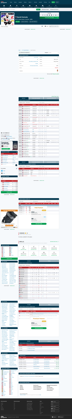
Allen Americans (4, 331)
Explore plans (39, 223)
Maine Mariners (4, 349)
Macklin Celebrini (6, 184)
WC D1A (4, 394)
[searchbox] (21, 9)
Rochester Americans (12, 310)
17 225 (47, 26)
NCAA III (12, 386)
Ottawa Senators (12, 267)
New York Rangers (12, 266)
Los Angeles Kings (4, 279)
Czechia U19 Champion (31, 350)
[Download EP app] (9, 145)
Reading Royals (11, 335)
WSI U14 (32, 170)
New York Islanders (12, 264)
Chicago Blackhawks (5, 270)
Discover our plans (49, 17)
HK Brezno (24, 140)
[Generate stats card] (47, 15)
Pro (49, 2)
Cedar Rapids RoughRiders (4, 356)
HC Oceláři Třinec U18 (26, 111)
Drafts (30, 2)
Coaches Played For (51, 98)
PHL (11, 378)
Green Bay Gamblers (5, 363)
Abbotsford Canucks (5, 303)
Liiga (11, 252)
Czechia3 (34, 144)
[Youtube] (7, 133)
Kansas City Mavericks (5, 348)
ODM (21, 290)
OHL (3, 255)
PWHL (11, 394)
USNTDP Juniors (11, 363)
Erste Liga (12, 377)
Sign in (57, 2)
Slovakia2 (34, 140)
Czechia (14, 160)
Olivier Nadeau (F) (5, 155)
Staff (49, 304)
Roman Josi (5, 188)
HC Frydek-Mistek (25, 50)
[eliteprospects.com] (4, 2)
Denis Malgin (6, 186)
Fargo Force (3, 362)
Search (38, 9)
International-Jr (35, 117)
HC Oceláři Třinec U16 (26, 110)
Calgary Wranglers (4, 307)
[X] (3, 133)
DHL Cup (34, 133)
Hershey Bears (4, 322)
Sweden (2, 403)
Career (41, 413)
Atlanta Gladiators (4, 332)
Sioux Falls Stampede (12, 360)
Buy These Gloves (10, 225)
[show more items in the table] (16, 165)
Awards (40, 2)
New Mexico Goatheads (13, 330)
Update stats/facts (25, 52)
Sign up (53, 2)
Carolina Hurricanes (5, 268)
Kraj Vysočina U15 (26, 172)
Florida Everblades (4, 336)
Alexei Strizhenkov (9, 136)
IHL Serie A (12, 371)
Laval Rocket (4, 325)
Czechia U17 (25, 122)
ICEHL (4, 395)
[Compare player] (54, 15)
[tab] (24, 98)
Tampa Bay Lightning (12, 275)
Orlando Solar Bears (12, 332)
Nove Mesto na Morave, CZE (33, 61)
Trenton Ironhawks (12, 343)
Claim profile (34, 21)
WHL (3, 253)
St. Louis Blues (11, 274)
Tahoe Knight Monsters (13, 341)
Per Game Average (36, 98)
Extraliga (12, 255)
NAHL (11, 248)
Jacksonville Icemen (5, 345)
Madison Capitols (12, 355)
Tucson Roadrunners (12, 321)
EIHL (11, 374)
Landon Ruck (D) (5, 157)
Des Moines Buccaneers (5, 358)
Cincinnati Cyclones (5, 335)
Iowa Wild (3, 323)
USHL (11, 247)
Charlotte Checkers (5, 308)
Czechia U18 (34, 111)
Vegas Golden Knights (12, 280)
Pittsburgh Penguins (12, 270)
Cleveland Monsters (5, 311)
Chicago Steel (4, 357)
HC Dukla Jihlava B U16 (26, 108)
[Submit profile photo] (56, 15)
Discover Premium (39, 328)
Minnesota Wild (4, 280)
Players (29, 304)
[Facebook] (1, 133)
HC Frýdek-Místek (20, 19)
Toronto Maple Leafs (12, 276)
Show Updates (24, 21)
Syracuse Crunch (12, 317)
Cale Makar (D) (5, 159)
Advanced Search (55, 9)
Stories (35, 2)
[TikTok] (8, 133)
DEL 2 (4, 390)
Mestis (4, 377)
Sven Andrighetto (6, 182)
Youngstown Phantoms (13, 365)
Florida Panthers (4, 278)
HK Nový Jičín (25, 149)
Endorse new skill (54, 241)
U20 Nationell (5, 373)
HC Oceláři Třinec (46, 366)
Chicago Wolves (4, 310)
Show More (9, 192)
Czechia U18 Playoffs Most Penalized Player (34, 346)
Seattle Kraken (11, 272)
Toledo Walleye (11, 342)
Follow (17, 21)
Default (23, 98)
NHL (13, 159)
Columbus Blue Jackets (5, 272)
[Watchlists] (43, 15)
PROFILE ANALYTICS (54, 26)
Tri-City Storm (11, 361)
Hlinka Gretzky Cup (33, 175)
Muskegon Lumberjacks (13, 356)
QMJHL (4, 256)
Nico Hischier (6, 190)
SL (3, 387)
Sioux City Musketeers (12, 359)
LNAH (11, 387)
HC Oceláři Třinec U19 (26, 126)
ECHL (4, 249)
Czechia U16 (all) (25, 117)
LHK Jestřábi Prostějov (26, 156)
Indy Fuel (3, 344)
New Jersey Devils (12, 263)
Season (28, 341)
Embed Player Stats (55, 96)
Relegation (48, 140)
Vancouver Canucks (12, 279)
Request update (56, 73)
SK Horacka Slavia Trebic (34, 65)
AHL (3, 248)
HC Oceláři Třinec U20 (26, 120)
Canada (2, 404)
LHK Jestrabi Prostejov (47, 359)
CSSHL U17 (14, 157)
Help (40, 405)
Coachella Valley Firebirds (4, 313)
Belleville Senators (4, 306)
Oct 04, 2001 (36, 57)
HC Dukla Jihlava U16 (26, 106)
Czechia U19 (34, 126)
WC (3, 392)
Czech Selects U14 (26, 170)
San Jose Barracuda (12, 314)
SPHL (4, 251)
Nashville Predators (5, 283)
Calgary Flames (4, 267)
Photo (40, 408)
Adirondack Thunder (5, 330)
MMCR (32, 172)
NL (11, 253)
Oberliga (4, 391)
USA (1, 405)
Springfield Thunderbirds (11, 316)
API (40, 409)
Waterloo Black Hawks (12, 364)
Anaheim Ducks (4, 263)
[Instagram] (5, 133)
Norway (14, 162)
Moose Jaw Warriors (26, 131)
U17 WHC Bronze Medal (31, 348)
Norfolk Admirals (11, 331)
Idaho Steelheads (4, 342)
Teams (15, 2)
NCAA (4, 252)
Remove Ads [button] (68, 29)
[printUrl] (42, 26)
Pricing (45, 2)
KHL (11, 249)
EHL (3, 379)
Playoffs (48, 110)
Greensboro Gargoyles (5, 339)
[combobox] (21, 9)
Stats (11, 2)
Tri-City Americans (26, 129)
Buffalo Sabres (4, 266)
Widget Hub (41, 403)
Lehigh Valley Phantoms (13, 303)
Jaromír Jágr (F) (5, 160)
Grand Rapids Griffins (5, 316)
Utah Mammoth (11, 278)
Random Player (46, 9)
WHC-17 (34, 122)
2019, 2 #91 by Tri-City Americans (29, 376)
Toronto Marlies (11, 320)
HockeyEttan (5, 374)
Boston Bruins (4, 264)
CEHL (11, 375)
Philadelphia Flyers (12, 268)
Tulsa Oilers (11, 346)
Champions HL (5, 381)
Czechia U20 (34, 120)
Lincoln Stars (4, 364)
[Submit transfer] (58, 15)
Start (19, 50)
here (40, 394)
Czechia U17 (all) (25, 124)
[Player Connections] (45, 15)
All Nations (2, 409)
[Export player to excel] (49, 15)
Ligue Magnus (13, 373)
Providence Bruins (12, 308)
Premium (56, 67)
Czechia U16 (34, 106)
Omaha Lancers (11, 357)
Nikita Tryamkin (10, 138)
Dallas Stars (3, 274)
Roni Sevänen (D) (5, 162)
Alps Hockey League (14, 370)
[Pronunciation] (41, 15)
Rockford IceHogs (12, 311)
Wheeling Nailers (12, 347)
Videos (25, 2)
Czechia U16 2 (35, 108)
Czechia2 (27, 19)
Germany (2, 408)
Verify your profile (22, 394)
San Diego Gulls (11, 312)
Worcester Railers (12, 350)
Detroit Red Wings (4, 275)
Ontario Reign (11, 307)
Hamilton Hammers (5, 317)
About (40, 404)
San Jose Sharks (11, 271)
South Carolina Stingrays (11, 339)
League (49, 341)
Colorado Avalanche (5, 271)
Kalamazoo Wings (4, 346)
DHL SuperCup (35, 135)
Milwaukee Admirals (12, 306)
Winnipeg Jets (11, 283)
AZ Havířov (24, 144)
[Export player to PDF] (51, 15)
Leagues (20, 2)
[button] (56, 6)
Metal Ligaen (5, 378)
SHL (13, 155)
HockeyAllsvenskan (6, 371)
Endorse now (23, 249)
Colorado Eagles (4, 315)
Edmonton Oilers (4, 276)
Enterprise (41, 412)
